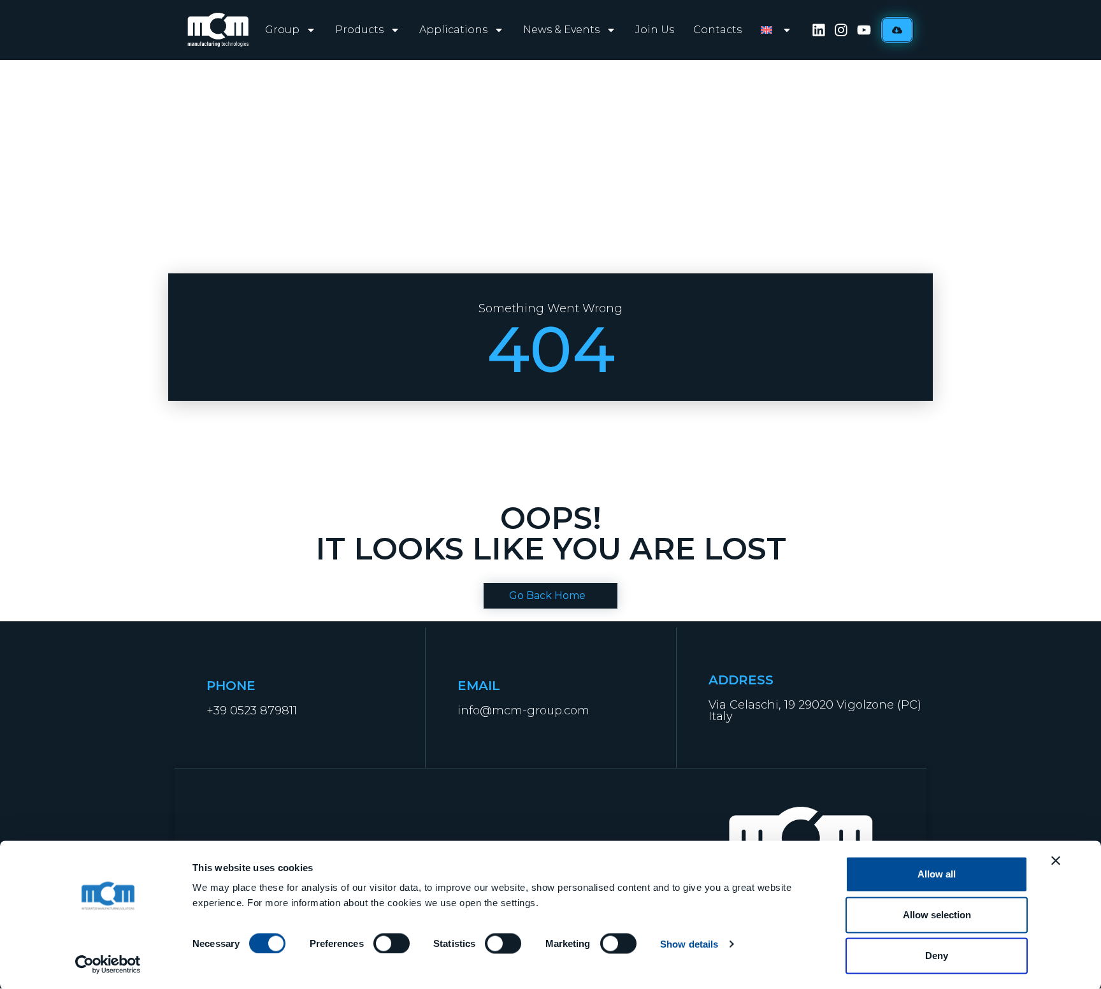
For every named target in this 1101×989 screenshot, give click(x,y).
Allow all (937, 874)
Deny (936, 955)
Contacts (717, 30)
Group (282, 30)
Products (359, 30)
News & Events (561, 30)
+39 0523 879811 (251, 711)
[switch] (391, 943)
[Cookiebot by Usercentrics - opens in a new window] (108, 964)
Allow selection (937, 914)
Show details (689, 943)
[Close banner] (1055, 860)
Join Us (654, 30)
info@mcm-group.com (523, 711)
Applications (453, 30)
